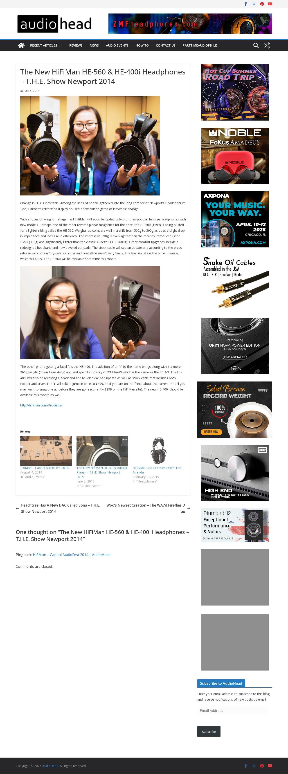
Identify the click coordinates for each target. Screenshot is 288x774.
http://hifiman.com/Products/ (41, 405)
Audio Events (117, 45)
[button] (59, 45)
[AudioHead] (21, 45)
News (94, 45)
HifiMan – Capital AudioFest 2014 (44, 468)
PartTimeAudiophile (200, 45)
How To (142, 45)
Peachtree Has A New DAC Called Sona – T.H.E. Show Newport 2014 (60, 508)
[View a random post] (266, 45)
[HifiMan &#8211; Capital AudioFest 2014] (46, 450)
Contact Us (166, 45)
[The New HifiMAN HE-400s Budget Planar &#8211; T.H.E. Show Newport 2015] (102, 450)
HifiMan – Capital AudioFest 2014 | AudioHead (71, 554)
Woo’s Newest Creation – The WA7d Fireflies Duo (145, 508)
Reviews (76, 45)
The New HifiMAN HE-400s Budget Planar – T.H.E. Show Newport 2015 (101, 472)
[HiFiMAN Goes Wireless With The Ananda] (158, 450)
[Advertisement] (235, 577)
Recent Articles (43, 45)
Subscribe (209, 731)
